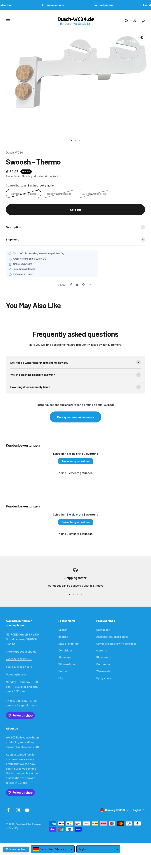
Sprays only (103, 678)
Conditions (65, 650)
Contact (63, 671)
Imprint (63, 636)
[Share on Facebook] (71, 285)
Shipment (64, 657)
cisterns (101, 650)
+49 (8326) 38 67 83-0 (19, 659)
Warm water (104, 671)
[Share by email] (90, 285)
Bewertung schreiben (76, 461)
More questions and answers (75, 417)
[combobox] (53, 849)
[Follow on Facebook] (8, 810)
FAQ (60, 678)
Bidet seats (103, 657)
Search (62, 629)
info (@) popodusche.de (21, 651)
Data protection (68, 643)
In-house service (49, 5)
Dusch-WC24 (14, 152)
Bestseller (103, 629)
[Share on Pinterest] (83, 285)
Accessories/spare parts (112, 636)
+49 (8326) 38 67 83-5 (19, 666)
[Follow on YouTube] (27, 810)
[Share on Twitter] (77, 285)
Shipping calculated (33, 176)
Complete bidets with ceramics (116, 643)
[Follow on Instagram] (17, 810)
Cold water (103, 664)
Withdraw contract (16, 849)
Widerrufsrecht (68, 664)
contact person (100, 5)
